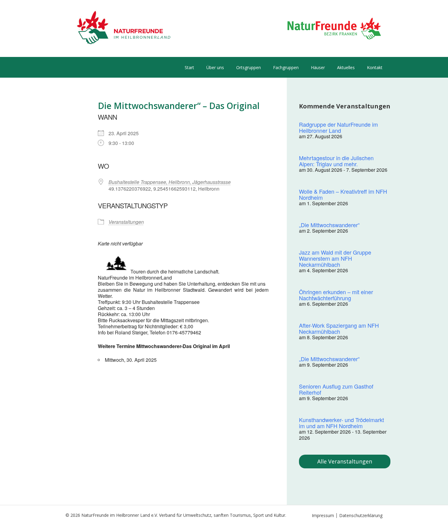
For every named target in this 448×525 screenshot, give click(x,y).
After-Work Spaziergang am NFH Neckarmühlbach (339, 328)
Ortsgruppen (248, 67)
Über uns (215, 67)
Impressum (323, 515)
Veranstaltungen (126, 221)
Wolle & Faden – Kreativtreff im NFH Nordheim (343, 194)
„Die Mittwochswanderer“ (329, 225)
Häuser (318, 67)
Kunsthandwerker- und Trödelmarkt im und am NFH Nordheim (341, 423)
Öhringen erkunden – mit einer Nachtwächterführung (336, 295)
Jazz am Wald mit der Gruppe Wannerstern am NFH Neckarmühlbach (335, 258)
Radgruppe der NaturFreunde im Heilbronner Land (338, 127)
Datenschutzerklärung (360, 515)
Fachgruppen (286, 67)
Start (189, 67)
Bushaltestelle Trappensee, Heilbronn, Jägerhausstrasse (169, 181)
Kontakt (374, 67)
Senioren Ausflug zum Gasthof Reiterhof (336, 389)
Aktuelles (346, 67)
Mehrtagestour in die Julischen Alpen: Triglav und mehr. (336, 161)
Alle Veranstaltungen (344, 461)
